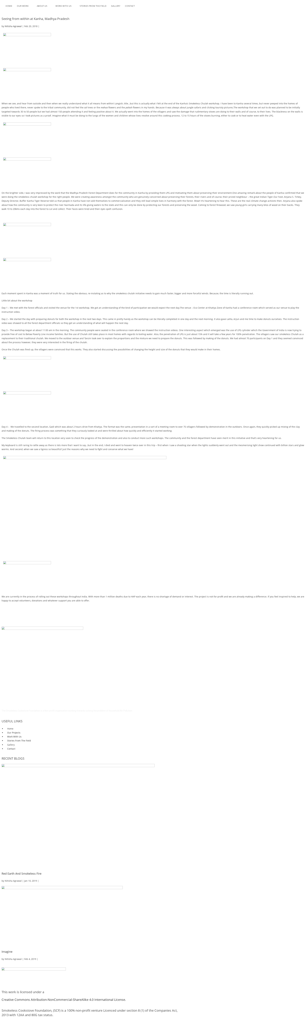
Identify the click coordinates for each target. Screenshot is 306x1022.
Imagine (7, 951)
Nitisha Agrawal (13, 26)
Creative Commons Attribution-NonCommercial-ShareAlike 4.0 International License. (64, 999)
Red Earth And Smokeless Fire (21, 873)
